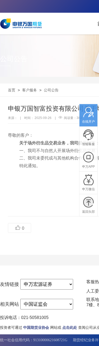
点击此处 (69, 327)
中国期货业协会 (36, 327)
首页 (11, 90)
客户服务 (29, 90)
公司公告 (51, 90)
